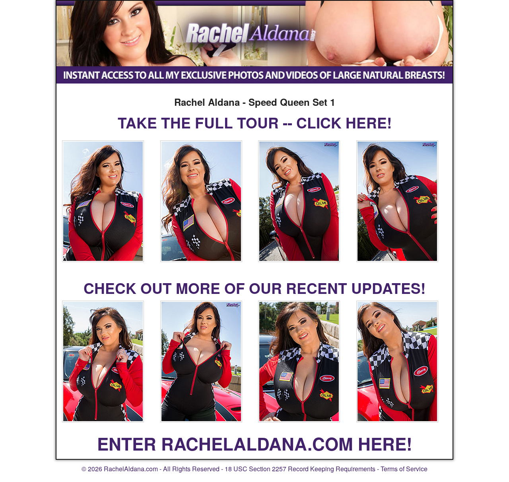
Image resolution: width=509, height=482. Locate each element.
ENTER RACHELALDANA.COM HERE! (254, 443)
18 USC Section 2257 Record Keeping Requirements (300, 468)
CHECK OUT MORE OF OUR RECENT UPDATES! (254, 287)
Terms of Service (404, 468)
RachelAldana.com (131, 468)
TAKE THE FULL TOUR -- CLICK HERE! (255, 122)
